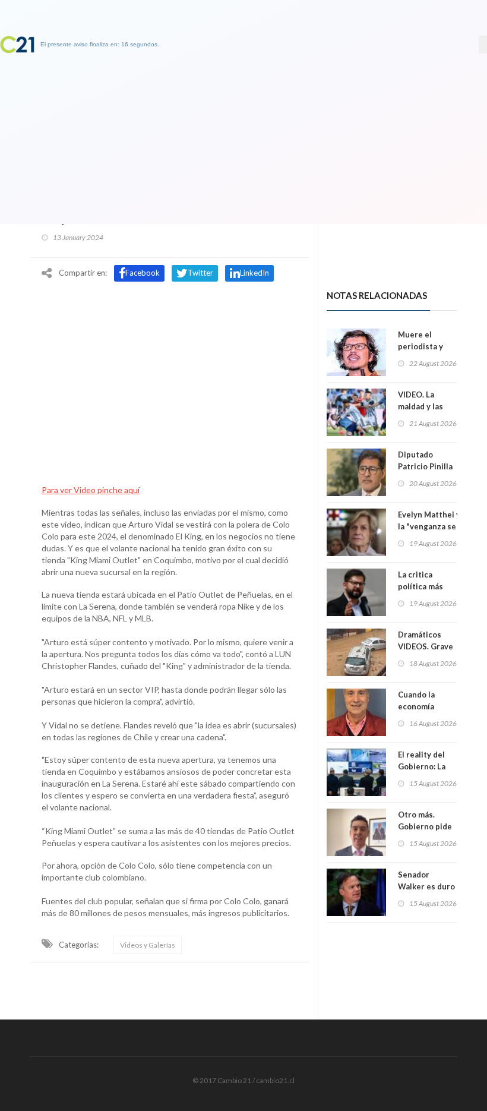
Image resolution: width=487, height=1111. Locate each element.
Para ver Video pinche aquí (91, 490)
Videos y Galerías (147, 944)
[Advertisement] (169, 376)
